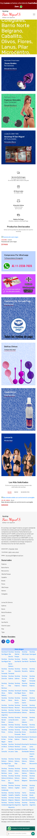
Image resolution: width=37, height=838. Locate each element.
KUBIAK (10, 240)
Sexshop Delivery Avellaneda (5, 788)
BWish (16, 492)
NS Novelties (25, 492)
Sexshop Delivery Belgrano (24, 778)
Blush (10, 492)
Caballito (4, 577)
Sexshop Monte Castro (17, 700)
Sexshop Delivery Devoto (17, 778)
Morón (3, 609)
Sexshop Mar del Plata (4, 720)
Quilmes (3, 606)
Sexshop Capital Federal (32, 788)
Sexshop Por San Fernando (32, 678)
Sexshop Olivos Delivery (4, 693)
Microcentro (5, 571)
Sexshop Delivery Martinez (4, 771)
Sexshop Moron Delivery (24, 693)
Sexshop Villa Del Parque (17, 654)
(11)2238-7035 (13, 549)
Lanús (3, 616)
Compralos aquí (9, 395)
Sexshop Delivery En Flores (5, 778)
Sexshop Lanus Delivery (24, 720)
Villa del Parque (6, 574)
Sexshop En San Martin (11, 739)
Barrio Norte (5, 567)
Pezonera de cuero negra (9, 242)
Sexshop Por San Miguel (24, 678)
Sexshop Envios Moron (24, 732)
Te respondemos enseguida (13, 258)
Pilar (2, 629)
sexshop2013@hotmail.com (14, 556)
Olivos (3, 619)
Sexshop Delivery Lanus (11, 771)
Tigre (3, 632)
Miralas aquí (8, 440)
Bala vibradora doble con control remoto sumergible (17, 502)
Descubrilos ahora (10, 68)
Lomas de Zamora (6, 602)
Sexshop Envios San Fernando (18, 732)
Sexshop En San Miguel (4, 739)
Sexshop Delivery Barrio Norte (33, 778)
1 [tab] (13, 51)
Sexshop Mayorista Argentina (5, 712)
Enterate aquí (9, 304)
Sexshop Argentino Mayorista (11, 805)
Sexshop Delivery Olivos (24, 761)
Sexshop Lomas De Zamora (11, 720)
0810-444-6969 (13, 552)
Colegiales (4, 594)
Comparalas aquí (10, 349)
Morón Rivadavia (6, 612)
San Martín (4, 622)
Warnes (3, 591)
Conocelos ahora (10, 142)
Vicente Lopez (5, 626)
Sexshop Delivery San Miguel (5, 761)
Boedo (3, 581)
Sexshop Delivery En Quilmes (25, 771)
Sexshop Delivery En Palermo (33, 771)
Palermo (4, 564)
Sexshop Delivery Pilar (17, 761)
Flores (3, 584)
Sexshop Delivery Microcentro (33, 761)
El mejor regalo (9, 281)
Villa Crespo (4, 587)
